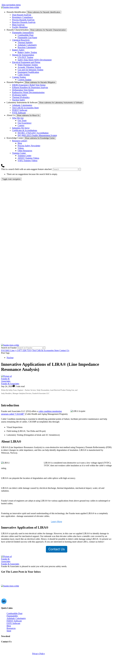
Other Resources (25, 150)
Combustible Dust (25, 35)
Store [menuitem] (9, 631)
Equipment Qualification (28, 72)
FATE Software (19, 112)
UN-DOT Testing (25, 57)
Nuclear (10, 357)
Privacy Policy (38, 653)
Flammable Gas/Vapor (27, 37)
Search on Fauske (9, 348)
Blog (20, 143)
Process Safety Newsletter (29, 145)
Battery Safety (18, 50)
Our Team (22, 120)
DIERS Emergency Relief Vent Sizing (28, 85)
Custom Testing (19, 77)
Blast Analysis (18, 25)
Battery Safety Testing (27, 52)
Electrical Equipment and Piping (26, 62)
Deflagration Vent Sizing (23, 90)
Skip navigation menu (11, 5)
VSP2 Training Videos (27, 160)
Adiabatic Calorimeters (22, 105)
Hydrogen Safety (19, 95)
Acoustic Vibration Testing (29, 67)
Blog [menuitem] (9, 626)
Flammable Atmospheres (23, 32)
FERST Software (19, 110)
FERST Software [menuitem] (14, 621)
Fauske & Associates (10, 383)
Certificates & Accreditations (24, 130)
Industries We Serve (20, 128)
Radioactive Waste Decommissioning (28, 92)
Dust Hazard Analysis (21, 15)
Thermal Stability (25, 42)
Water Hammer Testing (28, 65)
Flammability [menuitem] (12, 616)
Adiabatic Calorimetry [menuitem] (16, 618)
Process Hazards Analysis (23, 20)
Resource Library (19, 141)
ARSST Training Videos (28, 158)
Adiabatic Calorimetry (27, 45)
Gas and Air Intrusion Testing (30, 70)
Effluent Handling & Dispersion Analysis (30, 87)
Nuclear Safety (18, 100)
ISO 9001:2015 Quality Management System (37, 135)
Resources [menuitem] (11, 628)
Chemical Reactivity (21, 40)
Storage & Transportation (23, 55)
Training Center (19, 153)
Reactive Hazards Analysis (23, 22)
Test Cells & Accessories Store (25, 108)
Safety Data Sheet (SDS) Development (35, 60)
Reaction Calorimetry (27, 47)
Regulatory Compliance (22, 17)
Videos (21, 148)
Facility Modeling (20, 27)
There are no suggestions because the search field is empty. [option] (32, 174)
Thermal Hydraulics (20, 97)
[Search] (80, 169)
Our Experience (24, 123)
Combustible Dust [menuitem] (14, 613)
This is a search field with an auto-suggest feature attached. (27, 169)
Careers (21, 125)
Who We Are (18, 118)
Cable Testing (24, 74)
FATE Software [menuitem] (13, 623)
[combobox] (65, 169)
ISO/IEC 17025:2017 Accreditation (33, 133)
